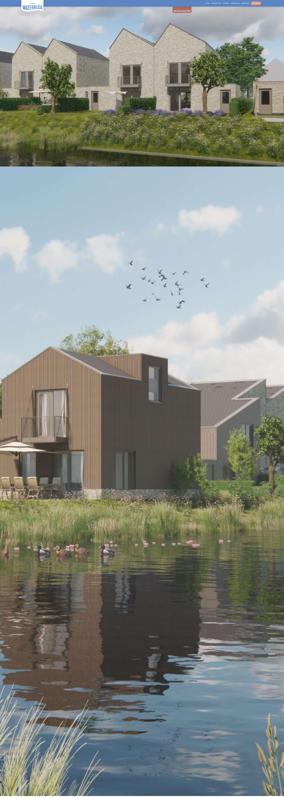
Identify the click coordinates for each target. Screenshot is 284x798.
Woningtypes (216, 3)
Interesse (256, 3)
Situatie (226, 3)
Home (208, 3)
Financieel (245, 3)
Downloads (235, 3)
